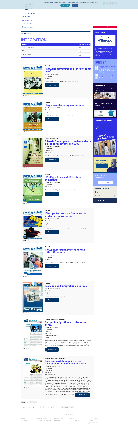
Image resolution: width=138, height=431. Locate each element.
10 (45, 407)
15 (62, 407)
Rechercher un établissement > (103, 108)
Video (98, 192)
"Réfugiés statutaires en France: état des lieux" (68, 70)
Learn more (65, 5)
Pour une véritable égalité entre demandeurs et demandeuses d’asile (65, 362)
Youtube (23, 418)
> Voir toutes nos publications (107, 81)
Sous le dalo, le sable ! (106, 78)
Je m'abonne (105, 182)
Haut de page (69, 414)
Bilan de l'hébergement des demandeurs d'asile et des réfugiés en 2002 (68, 142)
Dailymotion (24, 420)
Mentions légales (42, 418)
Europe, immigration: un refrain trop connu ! (66, 323)
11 (48, 407)
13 (55, 407)
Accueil (72, 418)
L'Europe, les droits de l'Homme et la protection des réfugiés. (65, 215)
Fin (72, 407)
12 (51, 407)
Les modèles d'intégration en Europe (66, 285)
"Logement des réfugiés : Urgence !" (66, 105)
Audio (98, 196)
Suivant (67, 407)
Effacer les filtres (85, 44)
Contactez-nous (58, 418)
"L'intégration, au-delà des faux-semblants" (64, 178)
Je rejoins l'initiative (101, 166)
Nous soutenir (57, 420)
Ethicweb (48, 420)
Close (75, 5)
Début (24, 407)
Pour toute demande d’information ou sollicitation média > (105, 89)
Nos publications (74, 420)
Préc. (29, 407)
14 (58, 407)
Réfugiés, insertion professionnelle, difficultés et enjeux (65, 251)
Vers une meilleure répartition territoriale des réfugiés (107, 70)
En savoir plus (52, 85)
